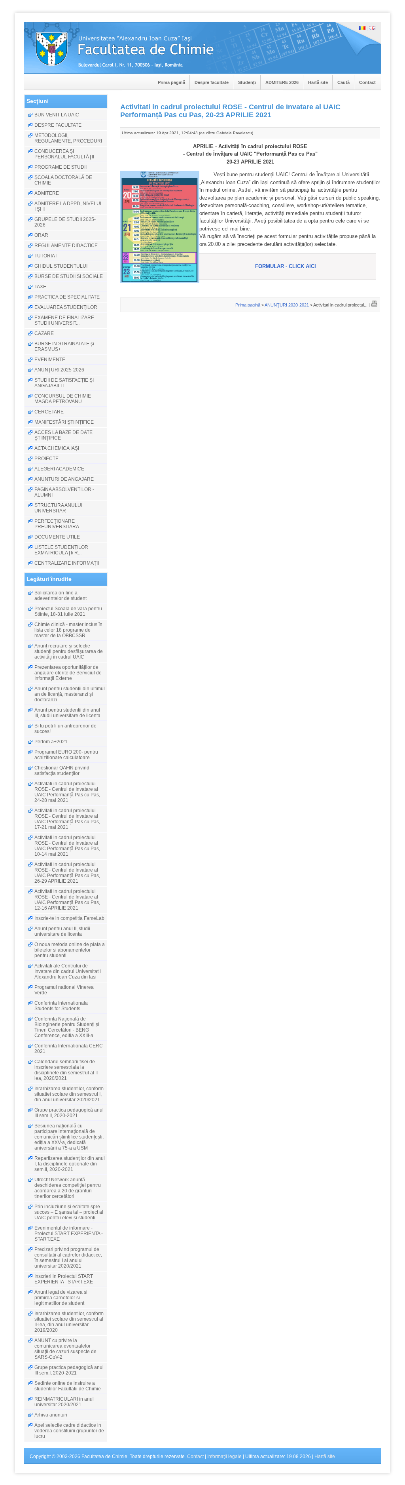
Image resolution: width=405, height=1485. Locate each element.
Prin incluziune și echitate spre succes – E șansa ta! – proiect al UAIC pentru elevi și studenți (68, 1212)
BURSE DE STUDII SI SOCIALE (68, 276)
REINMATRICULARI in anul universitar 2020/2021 (64, 1401)
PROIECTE (46, 458)
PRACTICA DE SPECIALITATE (67, 297)
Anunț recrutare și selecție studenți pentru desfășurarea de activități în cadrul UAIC (68, 651)
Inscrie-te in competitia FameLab (69, 918)
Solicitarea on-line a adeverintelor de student (60, 595)
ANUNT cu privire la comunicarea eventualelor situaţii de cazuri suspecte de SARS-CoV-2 (65, 1349)
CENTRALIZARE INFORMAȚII (66, 563)
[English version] (372, 28)
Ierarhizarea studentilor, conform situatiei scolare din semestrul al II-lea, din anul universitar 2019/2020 (69, 1322)
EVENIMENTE (49, 359)
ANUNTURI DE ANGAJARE (64, 479)
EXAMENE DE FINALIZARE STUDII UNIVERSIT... (64, 320)
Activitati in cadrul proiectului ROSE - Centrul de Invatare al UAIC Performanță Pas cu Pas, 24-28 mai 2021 (67, 792)
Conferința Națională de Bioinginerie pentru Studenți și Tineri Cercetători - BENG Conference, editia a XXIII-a (66, 1027)
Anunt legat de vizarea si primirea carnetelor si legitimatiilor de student (60, 1297)
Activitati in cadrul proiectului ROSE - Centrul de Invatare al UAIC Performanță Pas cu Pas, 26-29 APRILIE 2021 (67, 873)
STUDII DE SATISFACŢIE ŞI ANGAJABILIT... (64, 382)
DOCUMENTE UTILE (57, 537)
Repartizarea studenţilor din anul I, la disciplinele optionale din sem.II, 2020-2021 (69, 1164)
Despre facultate (212, 82)
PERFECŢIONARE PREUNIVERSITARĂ (56, 523)
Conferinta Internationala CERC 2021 (68, 1048)
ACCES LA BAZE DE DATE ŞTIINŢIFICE (63, 435)
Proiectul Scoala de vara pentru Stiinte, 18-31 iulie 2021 (68, 611)
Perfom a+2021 (51, 741)
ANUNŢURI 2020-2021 (287, 305)
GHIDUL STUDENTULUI (60, 266)
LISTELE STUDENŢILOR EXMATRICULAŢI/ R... (61, 550)
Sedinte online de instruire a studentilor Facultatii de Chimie (67, 1386)
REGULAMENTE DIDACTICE (66, 245)
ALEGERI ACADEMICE (59, 469)
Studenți (247, 82)
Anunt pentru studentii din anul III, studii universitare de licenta (67, 712)
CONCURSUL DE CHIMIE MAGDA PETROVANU (62, 398)
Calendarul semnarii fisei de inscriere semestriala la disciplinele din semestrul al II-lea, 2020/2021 (66, 1070)
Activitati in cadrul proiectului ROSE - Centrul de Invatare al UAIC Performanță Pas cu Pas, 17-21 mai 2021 (67, 819)
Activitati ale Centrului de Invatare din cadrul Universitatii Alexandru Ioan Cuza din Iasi (67, 971)
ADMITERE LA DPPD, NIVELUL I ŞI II (68, 206)
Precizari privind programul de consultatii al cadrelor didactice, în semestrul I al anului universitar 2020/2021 (68, 1258)
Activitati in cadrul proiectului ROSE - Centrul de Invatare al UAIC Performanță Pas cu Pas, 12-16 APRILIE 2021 (67, 900)
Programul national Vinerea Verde (64, 990)
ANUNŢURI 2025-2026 (59, 370)
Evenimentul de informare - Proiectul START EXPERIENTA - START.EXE (68, 1233)
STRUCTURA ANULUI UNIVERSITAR (58, 508)
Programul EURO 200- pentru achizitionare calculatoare (66, 754)
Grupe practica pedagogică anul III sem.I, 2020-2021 (69, 1370)
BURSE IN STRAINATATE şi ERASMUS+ (64, 346)
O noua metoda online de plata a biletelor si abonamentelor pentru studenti (69, 950)
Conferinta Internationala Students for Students (61, 1005)
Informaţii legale (224, 1456)
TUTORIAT (45, 256)
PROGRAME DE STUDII (60, 167)
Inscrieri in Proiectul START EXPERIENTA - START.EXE (63, 1279)
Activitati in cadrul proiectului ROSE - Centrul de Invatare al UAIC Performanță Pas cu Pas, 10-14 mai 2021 (67, 846)
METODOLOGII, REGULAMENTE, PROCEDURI (68, 138)
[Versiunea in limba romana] (362, 28)
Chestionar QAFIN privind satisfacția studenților (61, 770)
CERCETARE (49, 412)
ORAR (41, 235)
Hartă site (318, 82)
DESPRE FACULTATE (57, 125)
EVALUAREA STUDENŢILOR (65, 307)
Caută (343, 82)
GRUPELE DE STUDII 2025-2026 (65, 222)
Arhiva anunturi (50, 1415)
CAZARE (44, 333)
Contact (367, 82)
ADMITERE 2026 (282, 82)
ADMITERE (46, 193)
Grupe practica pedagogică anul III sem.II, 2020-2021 (69, 1112)
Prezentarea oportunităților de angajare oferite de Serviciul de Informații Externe (68, 672)
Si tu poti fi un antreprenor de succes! (65, 728)
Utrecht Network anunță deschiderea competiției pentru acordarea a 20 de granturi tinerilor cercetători (67, 1188)
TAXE (40, 286)
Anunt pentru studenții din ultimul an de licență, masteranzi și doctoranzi (69, 694)
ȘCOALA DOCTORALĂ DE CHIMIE (63, 180)
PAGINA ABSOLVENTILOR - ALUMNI (64, 492)
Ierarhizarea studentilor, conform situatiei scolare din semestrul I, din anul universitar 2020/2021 (69, 1094)
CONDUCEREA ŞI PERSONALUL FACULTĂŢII (64, 154)
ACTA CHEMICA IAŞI (56, 448)
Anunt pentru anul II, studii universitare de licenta (62, 931)
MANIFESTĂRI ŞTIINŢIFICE (64, 422)
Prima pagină (171, 82)
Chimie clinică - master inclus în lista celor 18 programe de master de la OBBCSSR (68, 630)
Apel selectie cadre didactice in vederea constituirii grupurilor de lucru (69, 1430)
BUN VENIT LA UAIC (56, 115)
